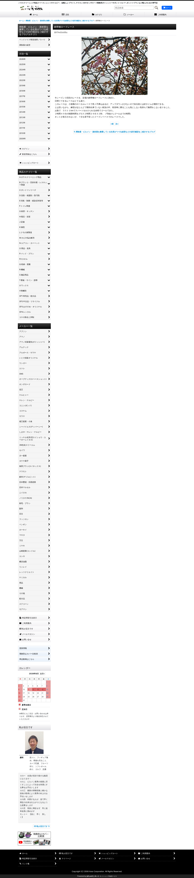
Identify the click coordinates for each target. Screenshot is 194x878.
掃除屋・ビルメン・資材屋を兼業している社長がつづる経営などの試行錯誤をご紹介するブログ (115, 132)
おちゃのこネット (93, 876)
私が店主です (42, 826)
